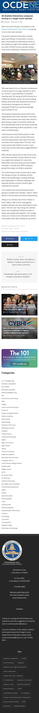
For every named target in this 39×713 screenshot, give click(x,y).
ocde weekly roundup (10, 693)
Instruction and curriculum (10, 457)
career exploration (9, 671)
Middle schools (6, 469)
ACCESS (24, 658)
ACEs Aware (5, 387)
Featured (4, 431)
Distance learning (7, 416)
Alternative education (8, 390)
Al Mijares (21, 663)
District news (6, 419)
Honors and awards (8, 451)
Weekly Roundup (19, 706)
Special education (7, 496)
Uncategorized (6, 522)
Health (4, 440)
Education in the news (9, 425)
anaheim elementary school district (13, 226)
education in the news (24, 680)
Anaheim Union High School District (15, 667)
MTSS (3, 472)
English (24, 1)
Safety (4, 490)
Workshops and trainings (10, 528)
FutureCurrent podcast (9, 437)
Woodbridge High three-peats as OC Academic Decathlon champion (18, 274)
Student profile (6, 505)
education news (8, 684)
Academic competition (9, 384)
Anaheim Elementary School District (15, 29)
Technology (5, 516)
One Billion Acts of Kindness (11, 484)
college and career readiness (13, 676)
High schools (6, 446)
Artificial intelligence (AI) (9, 393)
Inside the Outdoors (8, 454)
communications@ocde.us (17, 624)
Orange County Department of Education (15, 231)
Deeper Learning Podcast (10, 413)
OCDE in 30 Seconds (8, 481)
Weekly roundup (7, 525)
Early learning (6, 422)
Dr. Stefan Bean (8, 680)
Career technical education (10, 407)
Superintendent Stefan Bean (11, 510)
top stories (7, 706)
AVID (3, 401)
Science (4, 493)
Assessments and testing (10, 398)
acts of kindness (8, 663)
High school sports (8, 443)
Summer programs (8, 507)
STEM (3, 502)
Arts (3, 395)
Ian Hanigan (6, 22)
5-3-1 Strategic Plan (8, 381)
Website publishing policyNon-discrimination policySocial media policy (19, 595)
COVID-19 (5, 410)
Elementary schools (8, 428)
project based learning (10, 702)
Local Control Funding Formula (12, 463)
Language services (8, 460)
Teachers (5, 513)
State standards (7, 499)
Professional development (10, 487)
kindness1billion (8, 689)
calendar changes (7, 228)
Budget (4, 404)
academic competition (10, 658)
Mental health (6, 466)
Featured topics (7, 434)
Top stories (5, 519)
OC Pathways (6, 478)
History (4, 449)
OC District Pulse (7, 475)
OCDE (17, 228)
